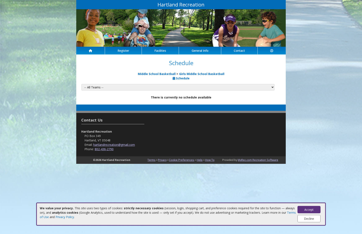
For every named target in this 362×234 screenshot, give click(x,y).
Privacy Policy (65, 217)
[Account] (272, 50)
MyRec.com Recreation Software (258, 160)
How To (210, 160)
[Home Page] (90, 50)
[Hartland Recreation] (181, 28)
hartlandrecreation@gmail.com (114, 145)
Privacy (162, 160)
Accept (309, 210)
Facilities (160, 51)
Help (200, 160)
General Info (200, 51)
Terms (151, 160)
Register (123, 51)
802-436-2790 (104, 149)
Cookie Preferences (181, 160)
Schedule (182, 78)
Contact (239, 51)
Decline (309, 219)
